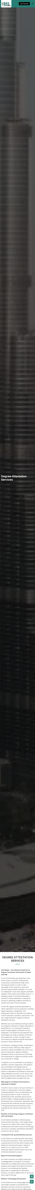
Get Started (24, 4)
